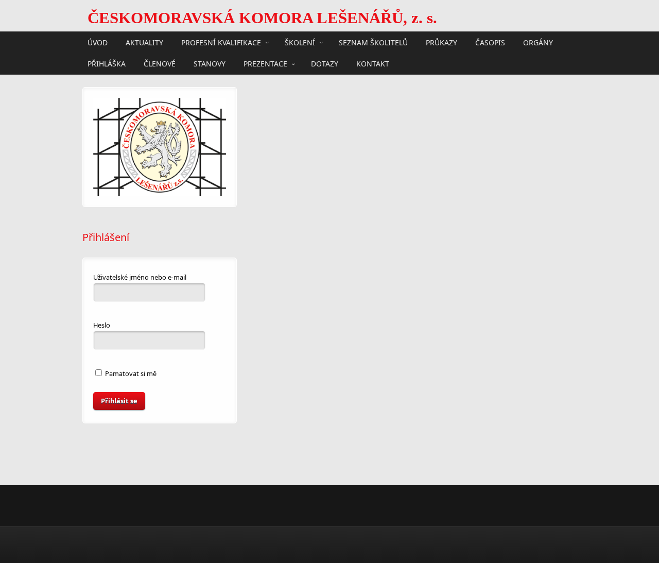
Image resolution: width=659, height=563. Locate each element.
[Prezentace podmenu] (293, 64)
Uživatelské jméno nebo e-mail (139, 277)
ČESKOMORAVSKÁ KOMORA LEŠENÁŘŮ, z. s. (262, 18)
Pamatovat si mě (130, 373)
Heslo (101, 325)
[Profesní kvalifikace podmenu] (267, 42)
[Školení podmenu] (321, 42)
